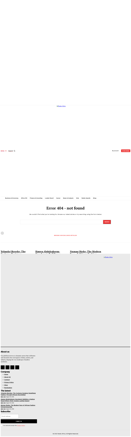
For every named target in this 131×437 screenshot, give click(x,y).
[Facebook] (3, 367)
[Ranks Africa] (66, 150)
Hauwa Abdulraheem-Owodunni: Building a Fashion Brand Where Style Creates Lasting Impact (18, 400)
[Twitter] (12, 367)
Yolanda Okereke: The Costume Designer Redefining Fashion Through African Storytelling (18, 394)
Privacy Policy (21, 425)
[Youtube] (17, 367)
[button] (12, 151)
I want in (19, 421)
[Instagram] (7, 367)
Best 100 (3, 396)
